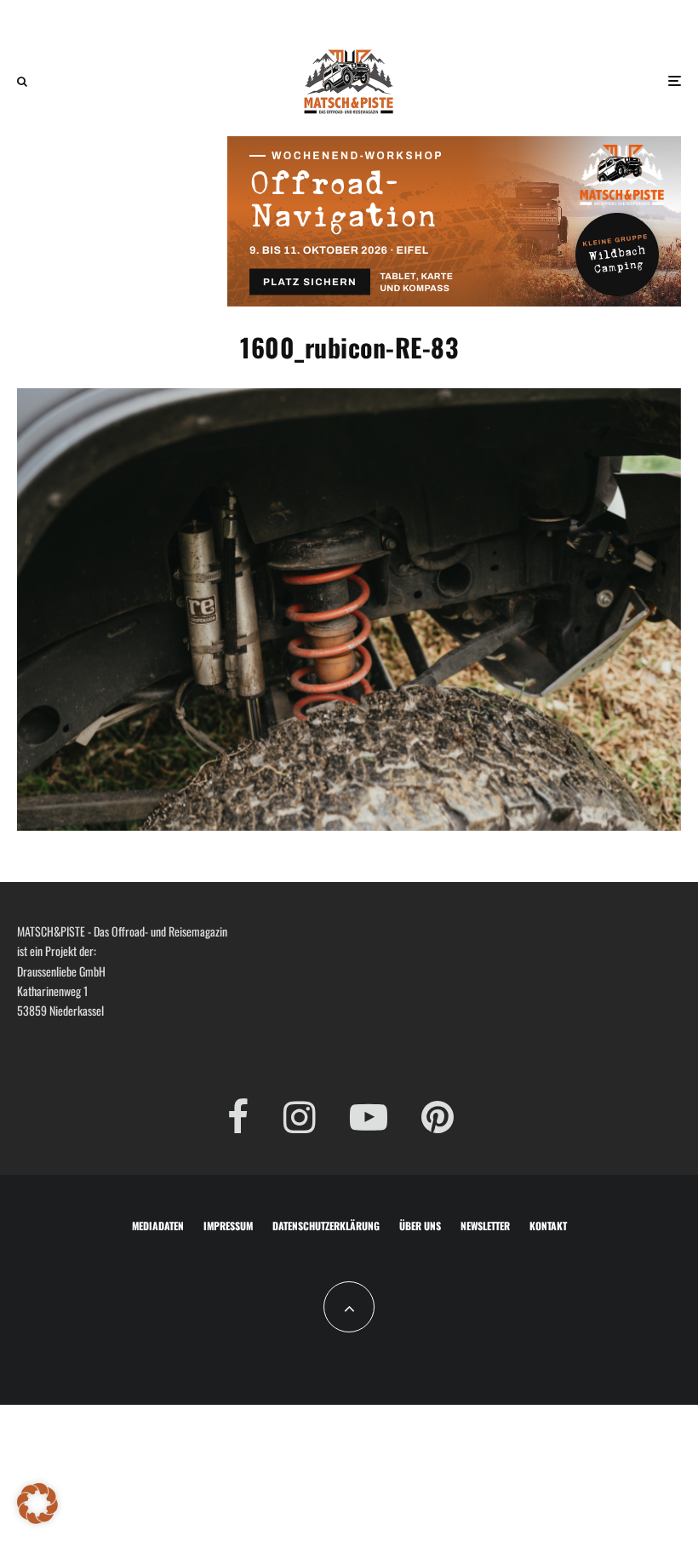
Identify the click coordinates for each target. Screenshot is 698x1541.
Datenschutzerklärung (326, 1225)
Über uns (420, 1225)
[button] (37, 1503)
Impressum (228, 1225)
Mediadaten (158, 1225)
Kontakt (548, 1225)
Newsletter (485, 1225)
